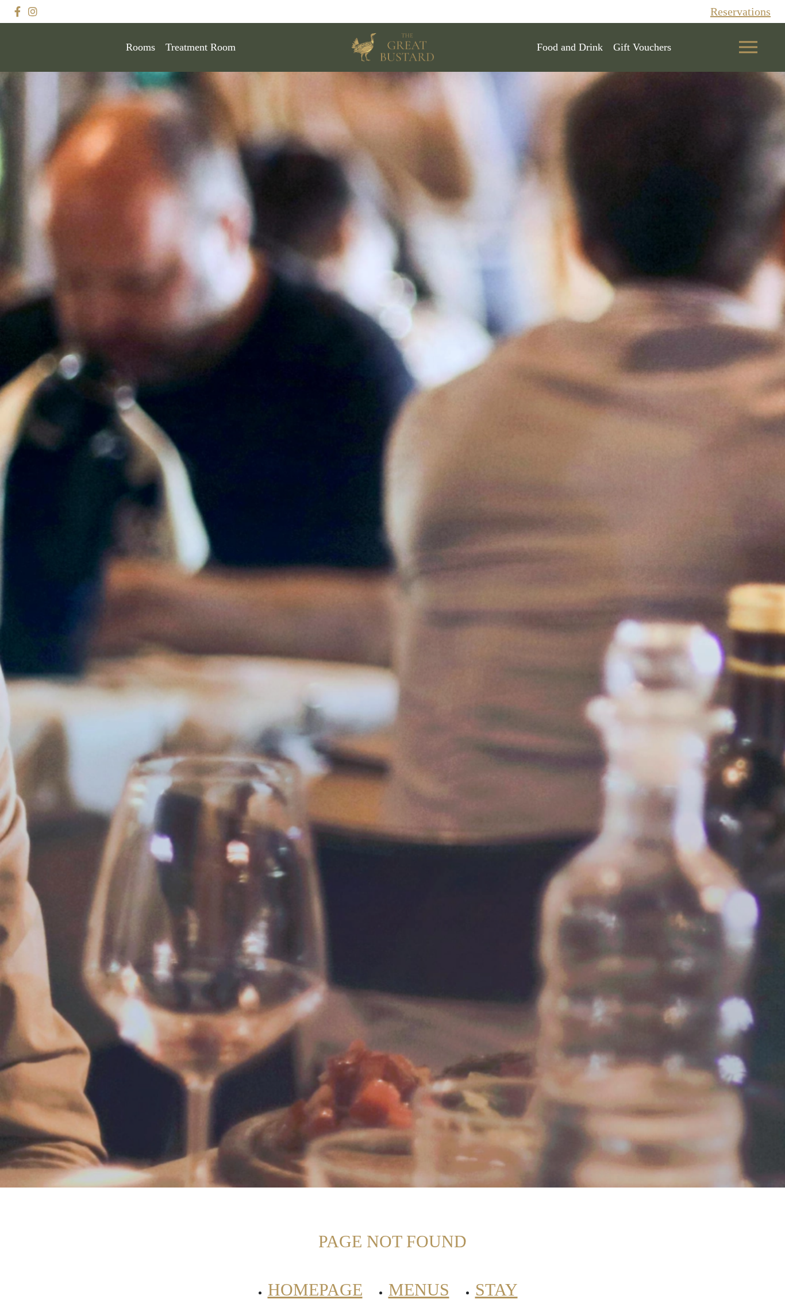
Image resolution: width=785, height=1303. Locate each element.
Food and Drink (570, 47)
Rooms (140, 47)
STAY (496, 1289)
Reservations (740, 11)
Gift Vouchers (642, 47)
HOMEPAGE (315, 1289)
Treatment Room (201, 47)
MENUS (418, 1289)
